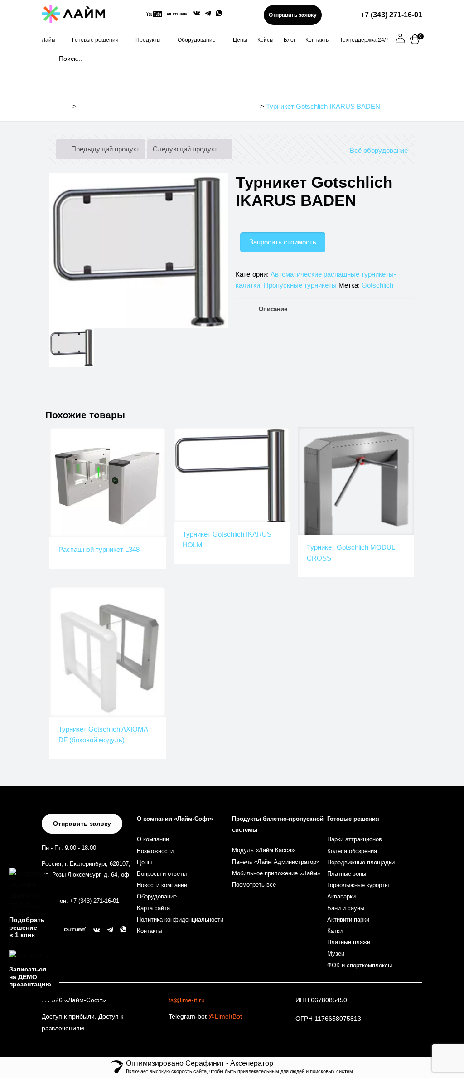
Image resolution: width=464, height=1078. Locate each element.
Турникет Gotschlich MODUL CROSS (351, 552)
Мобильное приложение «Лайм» (276, 873)
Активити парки (348, 919)
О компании (153, 839)
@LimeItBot (225, 1016)
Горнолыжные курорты (358, 885)
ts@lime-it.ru (187, 1000)
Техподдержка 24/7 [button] (364, 40)
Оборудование (197, 40)
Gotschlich (377, 285)
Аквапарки (341, 896)
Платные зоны (346, 873)
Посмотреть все (254, 884)
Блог (289, 40)
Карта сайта (153, 908)
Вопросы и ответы (162, 873)
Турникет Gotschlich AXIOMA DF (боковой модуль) (103, 734)
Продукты (148, 40)
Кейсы (265, 40)
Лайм (48, 40)
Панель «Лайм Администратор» (275, 861)
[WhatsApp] (219, 14)
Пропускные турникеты (300, 285)
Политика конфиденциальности (180, 919)
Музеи (335, 953)
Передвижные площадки (361, 862)
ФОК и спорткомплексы (359, 965)
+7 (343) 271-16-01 (391, 15)
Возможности (155, 851)
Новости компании (162, 885)
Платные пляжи (348, 942)
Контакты (317, 40)
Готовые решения (95, 40)
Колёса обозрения (352, 851)
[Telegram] (208, 13)
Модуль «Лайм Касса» (263, 850)
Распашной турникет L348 (99, 549)
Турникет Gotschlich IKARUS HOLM (227, 539)
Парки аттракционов (354, 839)
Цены (240, 40)
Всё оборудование (379, 150)
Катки (335, 930)
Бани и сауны (345, 908)
